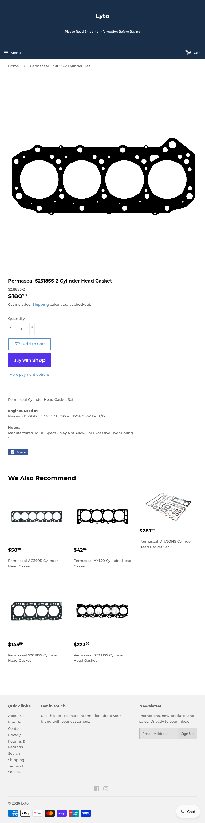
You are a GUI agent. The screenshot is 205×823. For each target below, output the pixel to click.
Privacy (14, 735)
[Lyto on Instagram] (106, 789)
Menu (16, 52)
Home (13, 66)
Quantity (16, 318)
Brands (14, 722)
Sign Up (187, 734)
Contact (15, 728)
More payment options (29, 374)
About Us (16, 716)
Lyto (102, 16)
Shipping (41, 304)
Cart (197, 52)
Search (14, 753)
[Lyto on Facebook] (97, 789)
